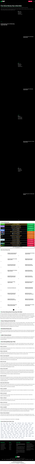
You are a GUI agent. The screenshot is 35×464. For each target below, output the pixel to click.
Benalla (1, 424)
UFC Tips (10, 449)
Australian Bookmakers (3, 448)
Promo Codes (2, 449)
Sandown (11, 434)
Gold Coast (21, 427)
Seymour (21, 434)
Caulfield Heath (26, 424)
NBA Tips (10, 447)
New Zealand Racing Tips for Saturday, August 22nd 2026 (12, 265)
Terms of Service (27, 459)
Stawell (26, 434)
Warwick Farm (6, 437)
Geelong (14, 427)
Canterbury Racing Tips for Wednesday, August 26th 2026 (28, 37)
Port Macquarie (16, 433)
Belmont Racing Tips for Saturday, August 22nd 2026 (12, 270)
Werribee (13, 437)
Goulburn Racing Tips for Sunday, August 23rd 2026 (12, 259)
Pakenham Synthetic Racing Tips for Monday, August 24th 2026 (12, 253)
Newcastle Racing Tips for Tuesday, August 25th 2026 (28, 194)
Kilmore (9, 430)
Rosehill (5, 434)
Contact (2, 459)
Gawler (11, 427)
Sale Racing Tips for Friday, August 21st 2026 (11, 282)
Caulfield (23, 424)
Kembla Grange (2, 430)
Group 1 (32, 427)
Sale (8, 434)
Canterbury (14, 424)
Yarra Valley (22, 437)
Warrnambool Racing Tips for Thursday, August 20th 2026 (12, 293)
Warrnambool (2, 437)
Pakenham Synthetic (9, 433)
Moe (20, 430)
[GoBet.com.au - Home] (3, 1)
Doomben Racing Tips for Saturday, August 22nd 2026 (29, 270)
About (4, 459)
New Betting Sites (3, 446)
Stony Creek (30, 434)
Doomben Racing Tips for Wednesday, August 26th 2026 (28, 89)
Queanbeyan (21, 433)
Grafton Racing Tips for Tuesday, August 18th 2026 (29, 305)
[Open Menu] (33, 1)
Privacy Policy (22, 459)
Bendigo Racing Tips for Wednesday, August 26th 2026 (8, 24)
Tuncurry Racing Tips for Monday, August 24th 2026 (29, 253)
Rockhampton (2, 434)
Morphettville (31, 430)
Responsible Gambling (8, 459)
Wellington (10, 437)
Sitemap (32, 459)
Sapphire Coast (14, 434)
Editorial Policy (13, 459)
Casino (16, 424)
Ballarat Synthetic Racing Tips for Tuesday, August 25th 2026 (28, 141)
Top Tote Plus (9, 366)
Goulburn (27, 427)
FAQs (30, 459)
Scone (18, 434)
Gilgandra (17, 427)
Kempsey (6, 430)
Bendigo (4, 424)
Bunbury (7, 424)
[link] (17, 224)
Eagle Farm (2, 427)
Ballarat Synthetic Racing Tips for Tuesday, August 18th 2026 (12, 305)
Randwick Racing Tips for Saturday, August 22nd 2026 (29, 265)
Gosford (24, 427)
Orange (1, 433)
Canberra (10, 424)
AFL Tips (10, 446)
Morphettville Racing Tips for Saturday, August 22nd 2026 (12, 276)
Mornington (27, 430)
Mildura (17, 430)
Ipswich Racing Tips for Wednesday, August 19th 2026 (29, 293)
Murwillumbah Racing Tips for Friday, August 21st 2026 (29, 282)
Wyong (19, 437)
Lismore (15, 430)
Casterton (20, 424)
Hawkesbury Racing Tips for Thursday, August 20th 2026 (29, 288)
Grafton (29, 427)
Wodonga (16, 437)
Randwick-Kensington (31, 433)
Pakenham (5, 433)
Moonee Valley (23, 430)
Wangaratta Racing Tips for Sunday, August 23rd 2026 (29, 259)
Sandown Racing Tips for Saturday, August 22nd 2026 (29, 276)
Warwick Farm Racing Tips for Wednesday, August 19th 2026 (29, 299)
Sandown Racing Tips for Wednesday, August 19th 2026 (12, 299)
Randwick (27, 433)
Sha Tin (24, 434)
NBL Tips (10, 448)
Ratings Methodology (18, 459)
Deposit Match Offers (3, 447)
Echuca (5, 427)
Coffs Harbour (30, 424)
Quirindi (24, 433)
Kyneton (12, 430)
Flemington (8, 427)
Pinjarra (13, 433)
